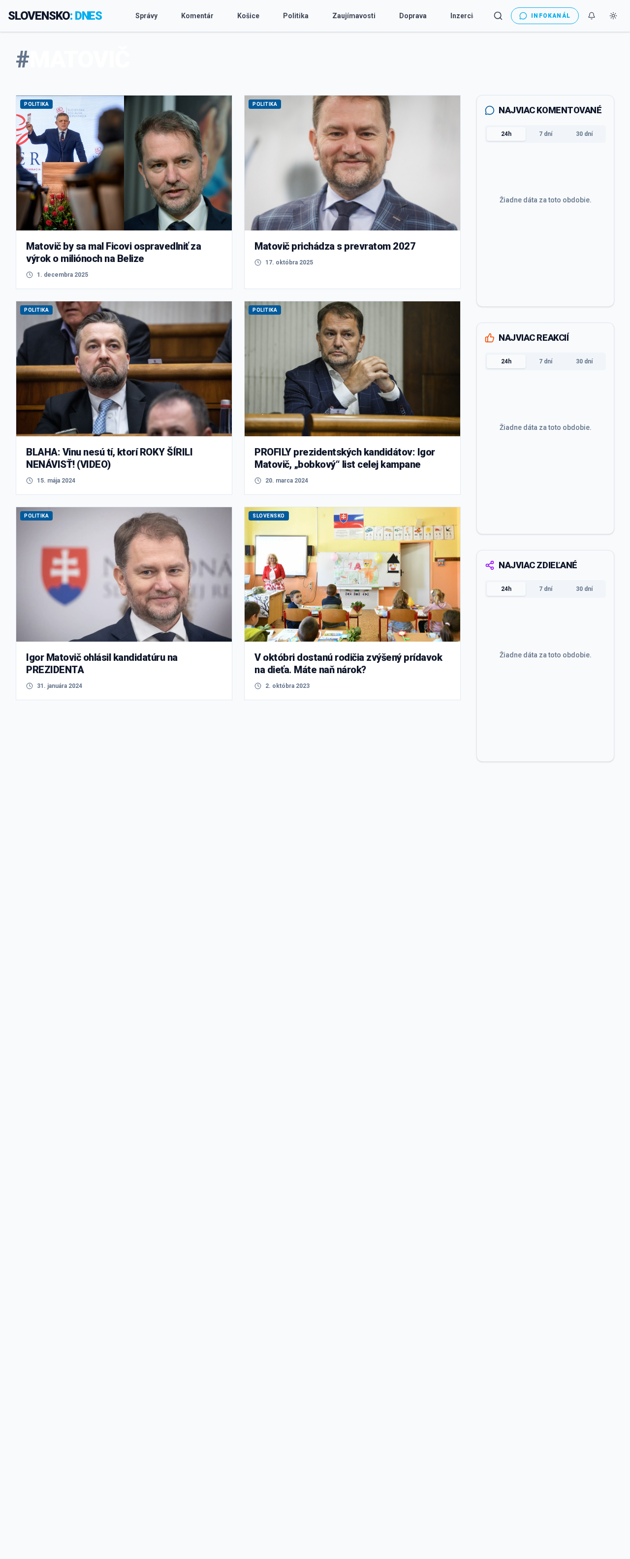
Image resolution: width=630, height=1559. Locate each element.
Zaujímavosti (354, 16)
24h (506, 133)
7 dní (545, 133)
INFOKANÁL (550, 15)
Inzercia (463, 16)
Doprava (413, 16)
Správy (146, 16)
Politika (296, 16)
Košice (248, 16)
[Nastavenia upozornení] (591, 16)
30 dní (584, 133)
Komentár (197, 16)
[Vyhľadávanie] (498, 16)
